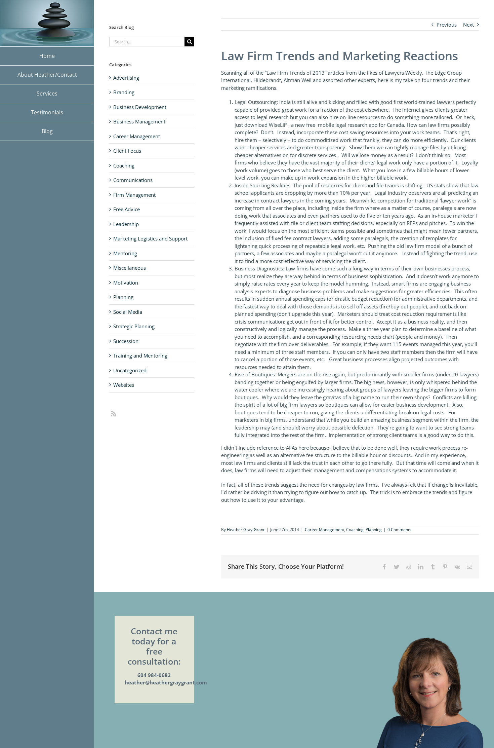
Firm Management (134, 194)
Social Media (127, 311)
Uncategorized (130, 370)
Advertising (126, 77)
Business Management (139, 121)
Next (468, 24)
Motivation (125, 282)
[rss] (113, 413)
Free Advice (126, 209)
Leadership (126, 224)
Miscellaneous (129, 267)
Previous (447, 24)
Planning (374, 529)
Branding (123, 92)
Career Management (324, 529)
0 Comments (399, 529)
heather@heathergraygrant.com (166, 682)
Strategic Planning (134, 326)
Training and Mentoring (140, 355)
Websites (123, 384)
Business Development (139, 107)
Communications (133, 180)
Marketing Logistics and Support (150, 238)
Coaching (355, 529)
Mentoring (125, 253)
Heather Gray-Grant (245, 529)
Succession (125, 341)
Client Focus (127, 150)
